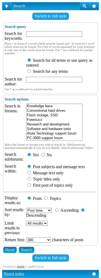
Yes (35, 155)
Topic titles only (46, 179)
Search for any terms (50, 71)
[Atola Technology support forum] (54, 133)
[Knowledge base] (54, 106)
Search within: (10, 168)
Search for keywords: (13, 36)
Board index (14, 274)
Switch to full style (51, 16)
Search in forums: (12, 108)
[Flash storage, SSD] (54, 115)
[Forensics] (54, 120)
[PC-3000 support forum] (54, 138)
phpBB (21, 266)
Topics (54, 198)
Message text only (48, 173)
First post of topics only (52, 185)
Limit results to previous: (12, 228)
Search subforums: (14, 156)
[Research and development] (54, 124)
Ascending (69, 210)
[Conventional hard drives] (54, 111)
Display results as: (13, 200)
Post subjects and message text (58, 166)
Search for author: (13, 81)
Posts (37, 198)
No (49, 155)
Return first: (15, 239)
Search (19, 6)
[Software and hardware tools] (54, 129)
